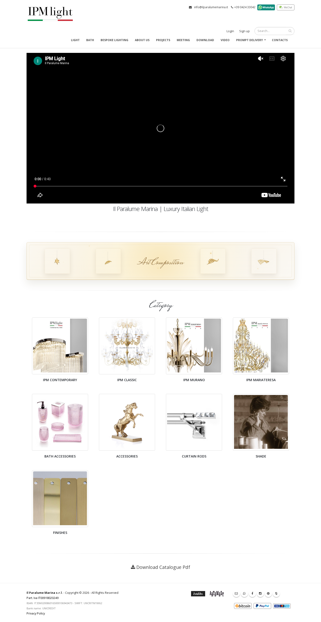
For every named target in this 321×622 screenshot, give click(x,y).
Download (205, 40)
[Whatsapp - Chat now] (244, 593)
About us (142, 40)
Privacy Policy (36, 613)
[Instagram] (260, 593)
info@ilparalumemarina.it (211, 7)
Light (75, 40)
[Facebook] (252, 593)
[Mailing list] (236, 593)
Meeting (183, 40)
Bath (90, 40)
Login (230, 31)
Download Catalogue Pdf (163, 567)
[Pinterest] (268, 593)
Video (225, 40)
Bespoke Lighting (114, 40)
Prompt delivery (249, 40)
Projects (163, 40)
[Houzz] (276, 593)
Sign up (244, 31)
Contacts (280, 40)
